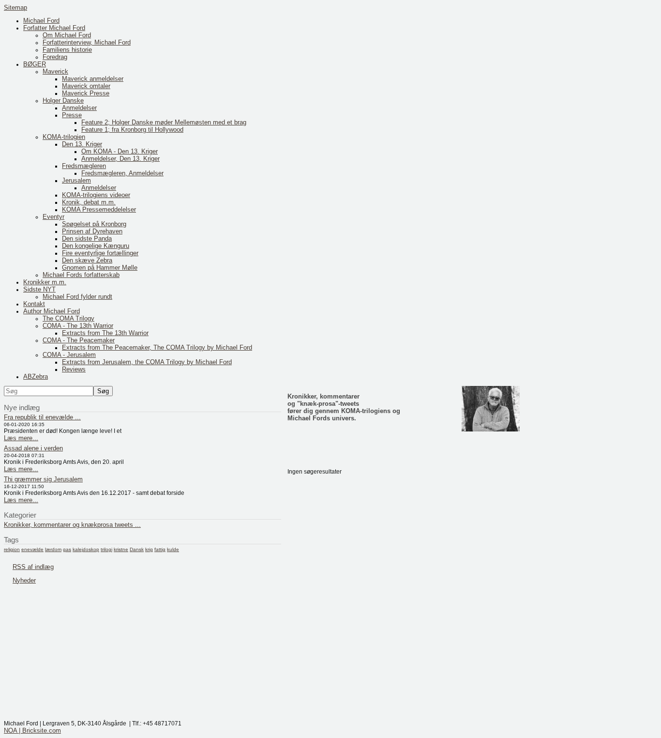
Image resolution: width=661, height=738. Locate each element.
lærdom (53, 549)
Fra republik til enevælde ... (42, 417)
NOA (10, 730)
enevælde (32, 549)
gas (67, 549)
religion (12, 549)
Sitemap (15, 7)
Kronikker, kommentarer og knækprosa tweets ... (72, 524)
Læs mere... (21, 438)
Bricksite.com (41, 730)
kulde (173, 549)
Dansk (137, 549)
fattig (159, 549)
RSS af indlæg (33, 566)
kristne (121, 549)
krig (149, 549)
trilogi (106, 549)
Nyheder (24, 580)
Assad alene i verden (33, 448)
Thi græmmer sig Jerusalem (43, 479)
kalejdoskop (86, 549)
